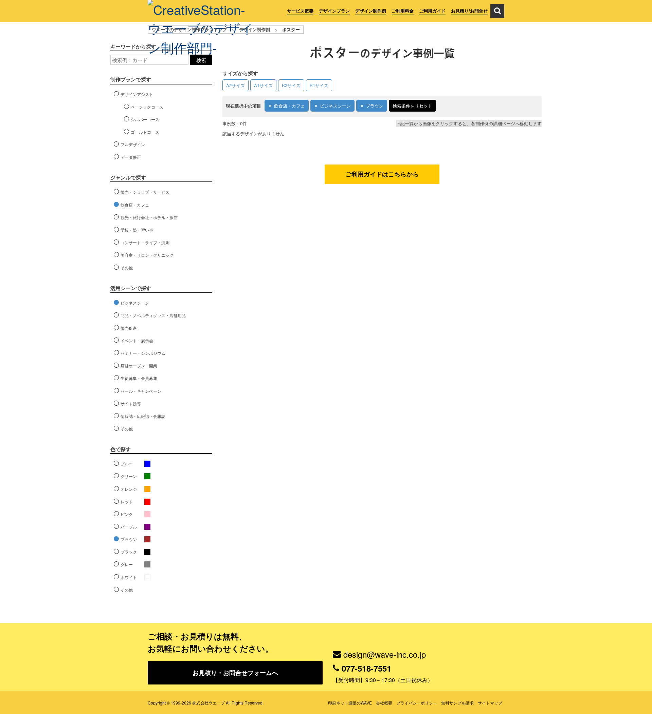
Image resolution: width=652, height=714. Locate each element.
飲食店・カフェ (289, 105)
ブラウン (374, 105)
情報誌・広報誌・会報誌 (143, 416)
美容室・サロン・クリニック (147, 255)
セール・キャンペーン (141, 391)
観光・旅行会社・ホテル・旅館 (149, 217)
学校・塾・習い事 (137, 230)
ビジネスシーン (335, 105)
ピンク (127, 514)
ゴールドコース (145, 132)
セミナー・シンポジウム (143, 353)
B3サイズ (291, 85)
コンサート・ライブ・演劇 (145, 242)
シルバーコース (145, 119)
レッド (127, 501)
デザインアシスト (137, 94)
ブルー (127, 463)
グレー (127, 564)
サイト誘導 (131, 403)
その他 (127, 267)
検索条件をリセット (412, 105)
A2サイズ (235, 85)
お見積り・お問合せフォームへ (235, 672)
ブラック (129, 552)
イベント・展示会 (137, 340)
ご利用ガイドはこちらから (382, 174)
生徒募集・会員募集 (139, 378)
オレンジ (129, 489)
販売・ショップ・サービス (145, 192)
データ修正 (131, 157)
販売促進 (129, 328)
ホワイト (129, 577)
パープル (129, 526)
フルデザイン (133, 144)
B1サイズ (319, 85)
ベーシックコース (147, 107)
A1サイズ (263, 85)
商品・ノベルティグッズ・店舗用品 (153, 315)
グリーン (129, 476)
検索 (201, 59)
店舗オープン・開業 (139, 365)
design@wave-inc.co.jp (384, 654)
